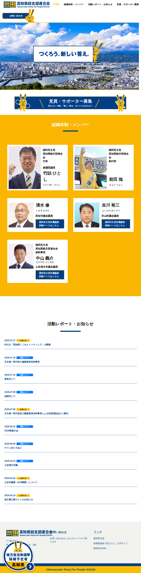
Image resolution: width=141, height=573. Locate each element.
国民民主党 (98, 538)
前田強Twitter (99, 548)
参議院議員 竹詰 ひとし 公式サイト (110, 543)
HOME (56, 4)
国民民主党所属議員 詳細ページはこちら (50, 224)
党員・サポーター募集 (128, 4)
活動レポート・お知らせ (100, 4)
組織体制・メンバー (74, 4)
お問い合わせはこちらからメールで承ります (68, 540)
